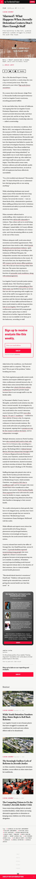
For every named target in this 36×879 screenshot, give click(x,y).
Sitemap (18, 864)
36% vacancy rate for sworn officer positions (17, 263)
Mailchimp (17, 354)
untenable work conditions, (19, 273)
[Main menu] (2, 2)
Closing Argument (8, 12)
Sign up (18, 351)
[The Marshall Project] (11, 2)
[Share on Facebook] (5, 71)
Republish (22, 71)
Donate (32, 1)
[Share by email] (10, 71)
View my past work (8, 661)
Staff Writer (5, 652)
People (18, 857)
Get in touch (17, 661)
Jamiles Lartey (9, 65)
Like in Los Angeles (9, 307)
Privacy (18, 861)
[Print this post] (15, 71)
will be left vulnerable (20, 219)
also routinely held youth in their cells (19, 441)
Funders (18, 868)
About (18, 854)
